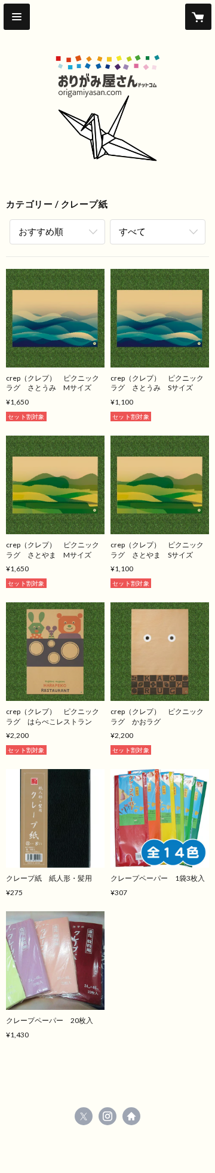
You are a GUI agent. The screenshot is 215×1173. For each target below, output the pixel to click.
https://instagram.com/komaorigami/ (107, 1116)
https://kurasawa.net (131, 1116)
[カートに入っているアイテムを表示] (198, 17)
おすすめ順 (41, 231)
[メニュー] (17, 17)
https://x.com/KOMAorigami (84, 1116)
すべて (132, 231)
